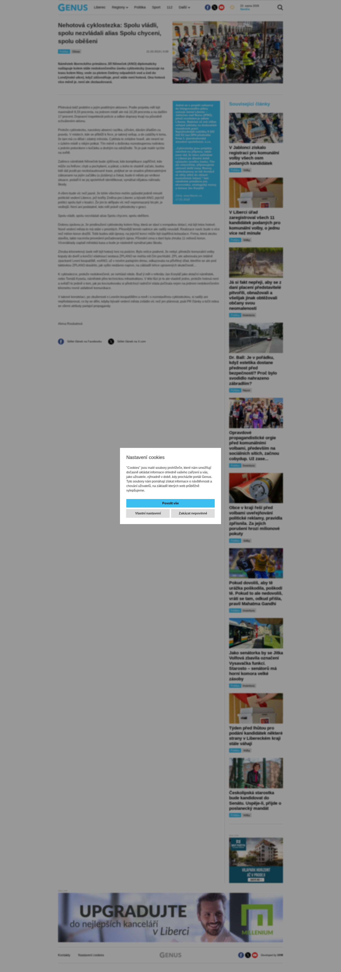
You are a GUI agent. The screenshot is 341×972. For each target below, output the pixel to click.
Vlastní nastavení (148, 513)
